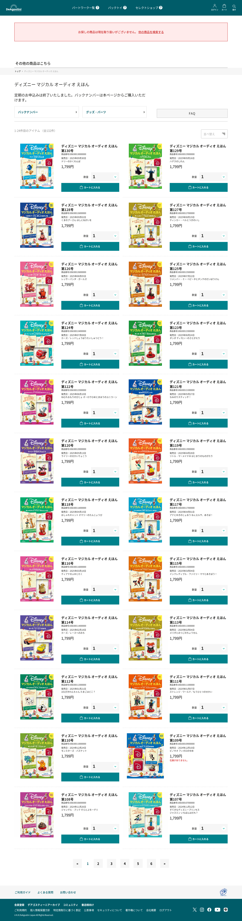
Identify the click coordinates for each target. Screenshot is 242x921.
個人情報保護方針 (40, 910)
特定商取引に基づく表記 (67, 910)
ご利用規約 (20, 910)
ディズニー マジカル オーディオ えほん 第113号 (198, 620)
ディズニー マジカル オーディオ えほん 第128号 (89, 207)
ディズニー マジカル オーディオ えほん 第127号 (198, 207)
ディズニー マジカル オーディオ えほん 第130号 (89, 148)
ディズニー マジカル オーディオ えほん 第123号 (198, 325)
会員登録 (19, 904)
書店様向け (87, 904)
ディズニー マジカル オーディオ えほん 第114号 (89, 620)
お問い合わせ (68, 892)
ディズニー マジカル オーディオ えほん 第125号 (198, 266)
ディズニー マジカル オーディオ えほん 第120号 (89, 443)
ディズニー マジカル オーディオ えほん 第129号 (198, 148)
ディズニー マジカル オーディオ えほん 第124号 (89, 325)
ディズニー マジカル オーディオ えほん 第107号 (198, 796)
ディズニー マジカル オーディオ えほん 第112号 (89, 678)
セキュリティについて (109, 910)
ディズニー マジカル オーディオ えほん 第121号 (198, 384)
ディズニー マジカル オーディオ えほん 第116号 (89, 561)
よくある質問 (45, 892)
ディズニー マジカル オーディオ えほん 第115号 (198, 561)
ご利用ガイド (23, 892)
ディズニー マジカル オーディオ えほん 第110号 (89, 737)
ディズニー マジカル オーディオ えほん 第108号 (89, 796)
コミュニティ (70, 904)
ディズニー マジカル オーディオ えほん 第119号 (198, 443)
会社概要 (151, 910)
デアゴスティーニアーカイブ (44, 904)
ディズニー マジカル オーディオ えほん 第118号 (89, 502)
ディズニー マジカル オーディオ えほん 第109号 (198, 737)
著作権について (134, 910)
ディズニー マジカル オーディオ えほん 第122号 (89, 384)
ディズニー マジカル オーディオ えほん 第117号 (198, 502)
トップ (18, 71)
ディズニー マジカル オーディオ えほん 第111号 (198, 678)
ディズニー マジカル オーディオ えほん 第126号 (89, 266)
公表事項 (89, 910)
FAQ (192, 113)
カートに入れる (92, 187)
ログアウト (165, 910)
